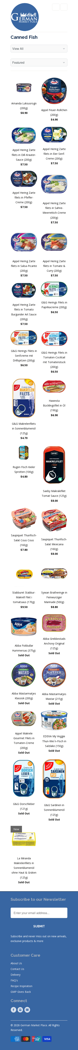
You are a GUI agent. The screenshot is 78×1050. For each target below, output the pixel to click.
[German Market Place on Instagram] (20, 1010)
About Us (16, 963)
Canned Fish (24, 37)
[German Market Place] (25, 17)
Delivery (15, 974)
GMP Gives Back (21, 992)
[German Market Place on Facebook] (14, 1010)
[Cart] (63, 7)
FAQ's (14, 980)
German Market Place (33, 1025)
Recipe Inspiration (21, 986)
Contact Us (17, 969)
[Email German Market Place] (27, 1010)
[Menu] (56, 7)
